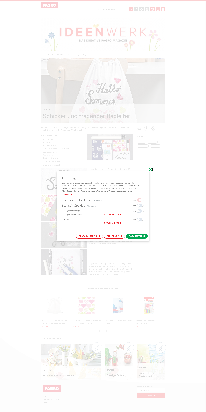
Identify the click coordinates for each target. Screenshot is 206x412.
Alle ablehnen (114, 236)
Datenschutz (67, 195)
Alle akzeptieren (137, 236)
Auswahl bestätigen (89, 236)
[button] (124, 214)
